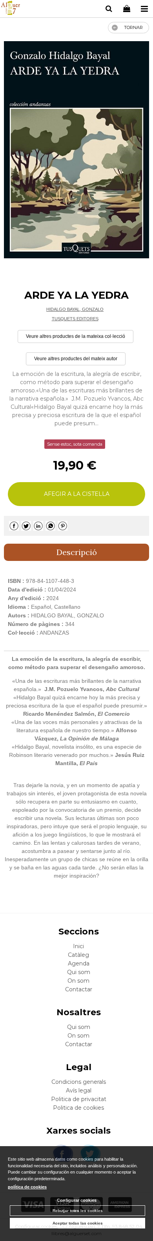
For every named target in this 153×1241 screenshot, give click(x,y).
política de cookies (27, 1187)
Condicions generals (78, 1081)
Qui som (78, 972)
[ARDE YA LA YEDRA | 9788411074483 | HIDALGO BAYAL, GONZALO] (76, 149)
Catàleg (78, 954)
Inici (78, 946)
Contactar (78, 989)
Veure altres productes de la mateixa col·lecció (75, 336)
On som (78, 980)
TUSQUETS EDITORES (75, 318)
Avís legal (78, 1090)
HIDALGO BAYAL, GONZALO (75, 309)
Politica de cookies (78, 1107)
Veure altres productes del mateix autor (75, 358)
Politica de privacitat (78, 1099)
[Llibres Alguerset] (10, 9)
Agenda (78, 963)
